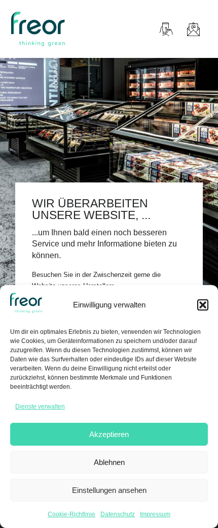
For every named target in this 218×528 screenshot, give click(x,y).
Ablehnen (109, 462)
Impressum (155, 514)
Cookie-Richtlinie (71, 514)
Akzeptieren (109, 434)
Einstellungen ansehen (109, 490)
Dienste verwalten (40, 406)
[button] (203, 305)
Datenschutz (117, 514)
